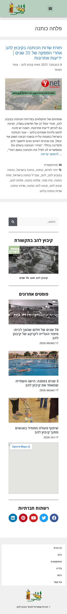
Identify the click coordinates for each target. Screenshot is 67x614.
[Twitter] (44, 518)
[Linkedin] (13, 518)
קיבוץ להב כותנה (37, 185)
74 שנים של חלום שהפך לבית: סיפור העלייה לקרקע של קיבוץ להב (35, 333)
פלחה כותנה (32, 180)
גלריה (59, 568)
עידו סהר (47, 180)
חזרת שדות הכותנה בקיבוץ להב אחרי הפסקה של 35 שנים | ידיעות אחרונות (33, 53)
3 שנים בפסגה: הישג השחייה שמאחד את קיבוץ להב (36, 383)
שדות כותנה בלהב (51, 191)
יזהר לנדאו (51, 170)
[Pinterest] (23, 518)
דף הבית (58, 547)
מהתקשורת (51, 165)
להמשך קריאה (50, 154)
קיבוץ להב (55, 185)
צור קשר (58, 582)
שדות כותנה (18, 185)
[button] (50, 8)
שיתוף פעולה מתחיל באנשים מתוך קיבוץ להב (36, 430)
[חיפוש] (13, 221)
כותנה (39, 170)
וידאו (59, 575)
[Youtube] (33, 518)
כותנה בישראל (25, 170)
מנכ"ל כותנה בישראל (26, 175)
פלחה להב (16, 180)
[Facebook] (54, 518)
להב (43, 175)
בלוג (60, 554)
